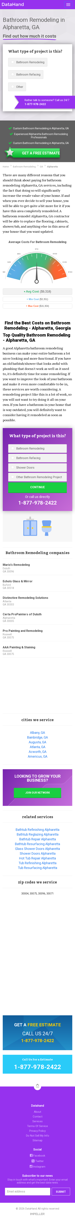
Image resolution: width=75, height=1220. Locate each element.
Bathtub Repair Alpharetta (37, 839)
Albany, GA (37, 733)
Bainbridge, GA (37, 737)
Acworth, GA (37, 752)
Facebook (39, 1155)
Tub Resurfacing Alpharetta (37, 868)
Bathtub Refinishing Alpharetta (37, 830)
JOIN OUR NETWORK (37, 792)
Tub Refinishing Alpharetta (37, 863)
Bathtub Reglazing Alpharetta (37, 834)
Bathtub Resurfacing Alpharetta (37, 844)
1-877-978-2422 (35, 104)
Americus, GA (37, 756)
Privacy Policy (37, 1131)
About (37, 1111)
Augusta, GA (37, 742)
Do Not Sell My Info (37, 1135)
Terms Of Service (37, 1126)
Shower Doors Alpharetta (38, 853)
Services (37, 1121)
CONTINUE (37, 487)
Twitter (39, 1161)
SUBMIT (61, 1191)
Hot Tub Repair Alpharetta (37, 858)
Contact (37, 1116)
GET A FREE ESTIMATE (41, 153)
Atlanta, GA (37, 747)
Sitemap (37, 1140)
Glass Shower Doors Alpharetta (37, 849)
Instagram (38, 1166)
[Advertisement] (37, 685)
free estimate (44, 1024)
